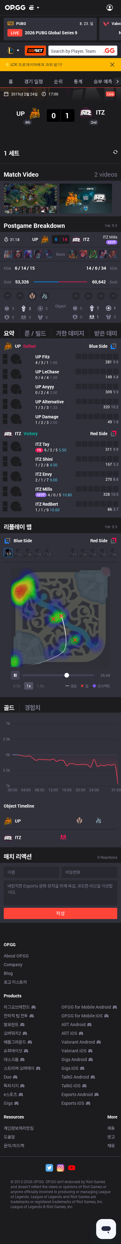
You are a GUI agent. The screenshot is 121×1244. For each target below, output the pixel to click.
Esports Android (77, 1094)
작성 (60, 913)
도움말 (9, 1137)
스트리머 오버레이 (19, 1068)
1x (29, 685)
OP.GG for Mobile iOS (82, 1016)
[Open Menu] (109, 7)
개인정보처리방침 (19, 1128)
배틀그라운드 (15, 1042)
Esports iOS (72, 1103)
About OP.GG (16, 956)
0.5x (16, 685)
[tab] (11, 333)
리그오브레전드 (17, 1007)
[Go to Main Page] (15, 7)
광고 (111, 1137)
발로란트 (11, 1024)
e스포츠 (10, 1094)
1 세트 (11, 153)
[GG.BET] (35, 51)
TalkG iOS (71, 1086)
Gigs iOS (69, 1068)
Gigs (8, 1103)
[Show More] (34, 7)
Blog (8, 973)
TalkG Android (75, 1077)
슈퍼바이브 (13, 1051)
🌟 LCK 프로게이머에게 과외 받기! (33, 64)
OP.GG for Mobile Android (86, 1007)
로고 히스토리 (15, 982)
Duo (7, 1077)
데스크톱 (11, 1059)
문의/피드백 (14, 1145)
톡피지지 (11, 1086)
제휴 (111, 1128)
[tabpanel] (60, 428)
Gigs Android (74, 1059)
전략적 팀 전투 (16, 1016)
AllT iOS (69, 1033)
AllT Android (73, 1024)
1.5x (40, 685)
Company (13, 964)
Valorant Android (78, 1042)
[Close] (112, 64)
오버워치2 (12, 1033)
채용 (111, 1145)
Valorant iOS (74, 1051)
